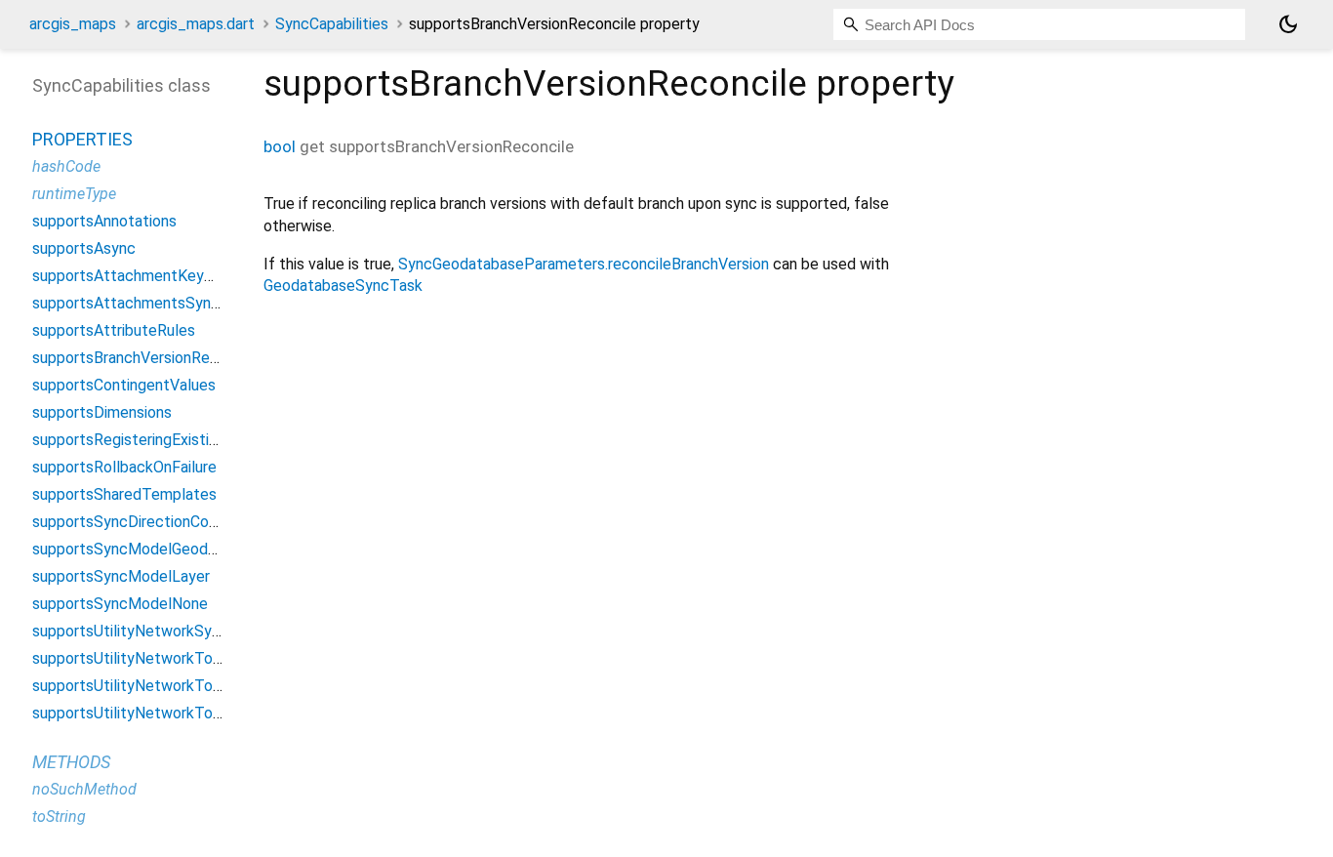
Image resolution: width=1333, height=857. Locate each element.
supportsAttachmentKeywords (139, 275)
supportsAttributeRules (113, 330)
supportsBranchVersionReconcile (146, 357)
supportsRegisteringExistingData (145, 439)
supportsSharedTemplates (124, 494)
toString (59, 816)
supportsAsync (84, 248)
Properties (82, 139)
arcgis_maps (72, 24)
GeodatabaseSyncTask (343, 285)
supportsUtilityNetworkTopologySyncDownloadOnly (212, 713)
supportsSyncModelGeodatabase (147, 549)
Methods (71, 762)
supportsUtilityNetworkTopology (146, 658)
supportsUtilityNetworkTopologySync (163, 685)
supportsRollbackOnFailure (124, 467)
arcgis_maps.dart (196, 24)
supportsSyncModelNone (120, 603)
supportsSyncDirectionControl (136, 521)
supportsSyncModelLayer (121, 576)
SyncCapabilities (331, 24)
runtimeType (74, 193)
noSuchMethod (84, 789)
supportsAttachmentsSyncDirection (157, 303)
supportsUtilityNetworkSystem (140, 631)
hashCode (66, 166)
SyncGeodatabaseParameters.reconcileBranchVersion (583, 264)
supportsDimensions (102, 412)
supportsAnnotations (104, 221)
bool (279, 146)
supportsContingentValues (124, 385)
